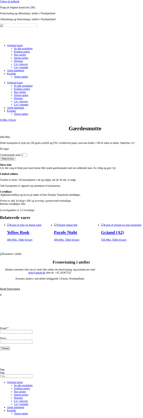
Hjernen (18, 61)
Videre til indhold (9, 1)
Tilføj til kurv (7, 158)
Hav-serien (20, 54)
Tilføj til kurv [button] (25, 239)
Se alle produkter (23, 48)
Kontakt (11, 73)
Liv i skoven (21, 64)
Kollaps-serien (22, 51)
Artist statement (15, 70)
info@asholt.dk (36, 272)
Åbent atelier (21, 76)
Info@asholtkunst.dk (11, 303)
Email (4, 328)
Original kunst (15, 45)
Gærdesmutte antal (10, 154)
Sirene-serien (21, 57)
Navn (3, 338)
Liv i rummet (21, 67)
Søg (2, 369)
